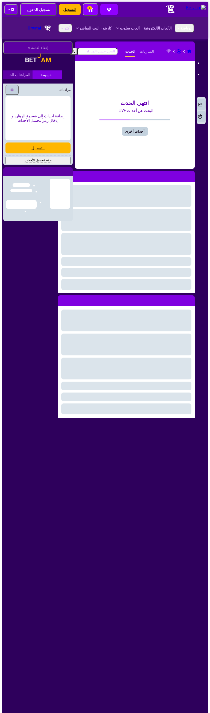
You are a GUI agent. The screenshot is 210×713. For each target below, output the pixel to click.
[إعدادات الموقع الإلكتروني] (11, 9)
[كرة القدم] (179, 51)
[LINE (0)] (189, 51)
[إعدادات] (12, 82)
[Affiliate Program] (109, 9)
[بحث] (73, 51)
